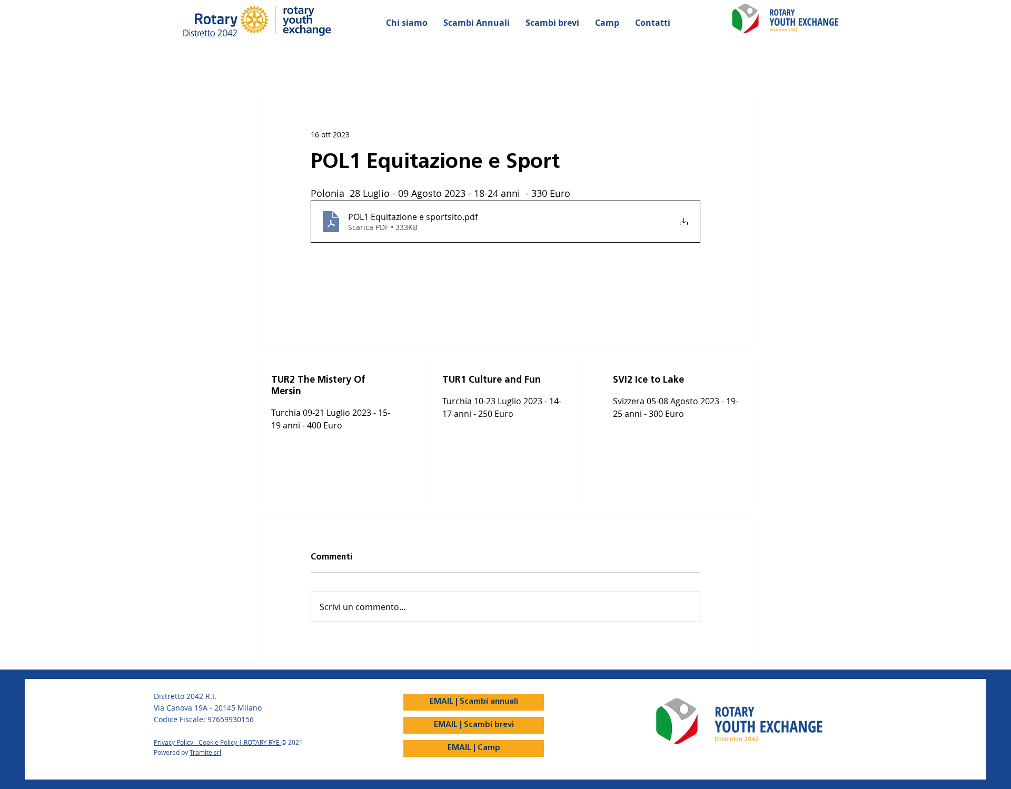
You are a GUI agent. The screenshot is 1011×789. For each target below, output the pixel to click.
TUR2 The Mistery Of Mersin (318, 386)
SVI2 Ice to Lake (648, 380)
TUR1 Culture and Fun (491, 380)
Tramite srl (205, 752)
